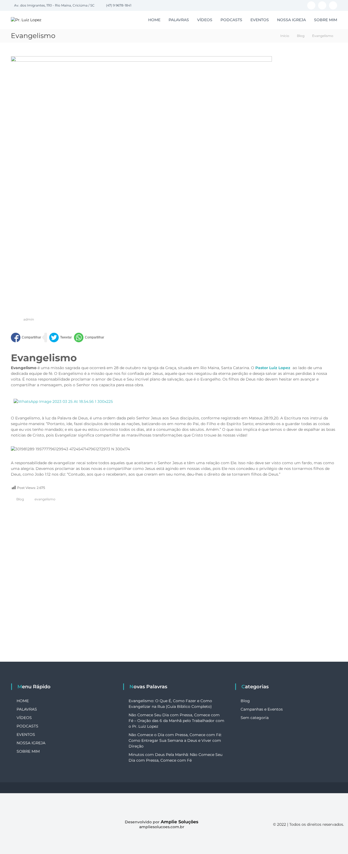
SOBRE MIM (325, 19)
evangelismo (45, 499)
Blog (300, 36)
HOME (154, 19)
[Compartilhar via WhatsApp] (89, 337)
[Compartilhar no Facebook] (26, 337)
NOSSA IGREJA (291, 19)
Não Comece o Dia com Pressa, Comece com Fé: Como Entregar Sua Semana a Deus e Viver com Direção (175, 740)
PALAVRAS (179, 19)
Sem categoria (255, 717)
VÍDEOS (204, 19)
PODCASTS (231, 19)
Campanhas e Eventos (262, 709)
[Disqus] (174, 586)
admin (28, 319)
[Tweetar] (60, 337)
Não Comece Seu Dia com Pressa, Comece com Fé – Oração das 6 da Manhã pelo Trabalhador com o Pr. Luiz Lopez (176, 720)
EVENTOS (259, 19)
